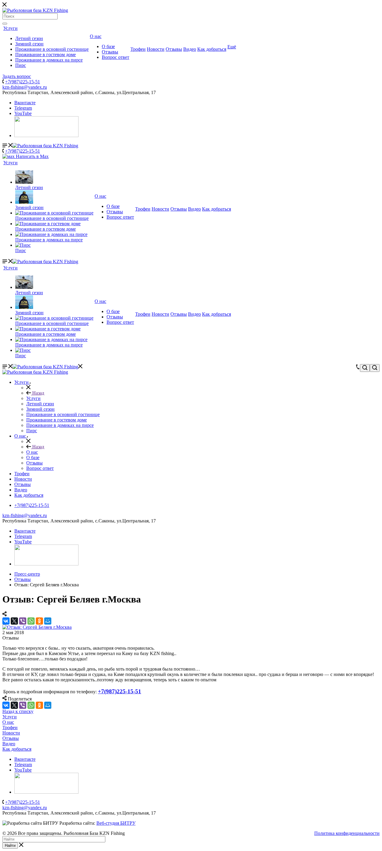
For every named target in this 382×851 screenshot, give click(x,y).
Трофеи (138, 49)
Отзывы (110, 51)
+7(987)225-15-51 (22, 81)
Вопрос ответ (115, 57)
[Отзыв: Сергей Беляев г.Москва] (37, 627)
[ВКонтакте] (6, 621)
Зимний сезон (29, 43)
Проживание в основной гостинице (52, 49)
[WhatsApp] (31, 621)
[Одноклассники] (39, 621)
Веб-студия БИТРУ (115, 823)
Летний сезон (29, 38)
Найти (10, 845)
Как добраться (211, 49)
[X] (14, 621)
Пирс (20, 65)
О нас (95, 36)
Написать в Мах (32, 156)
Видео (189, 49)
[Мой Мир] (47, 621)
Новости (155, 49)
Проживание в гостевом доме (45, 54)
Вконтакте (25, 102)
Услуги (10, 28)
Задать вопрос (16, 76)
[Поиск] (4, 23)
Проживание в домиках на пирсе (49, 59)
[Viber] (22, 621)
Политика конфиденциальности (347, 833)
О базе (108, 46)
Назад (37, 392)
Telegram (23, 108)
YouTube (23, 113)
